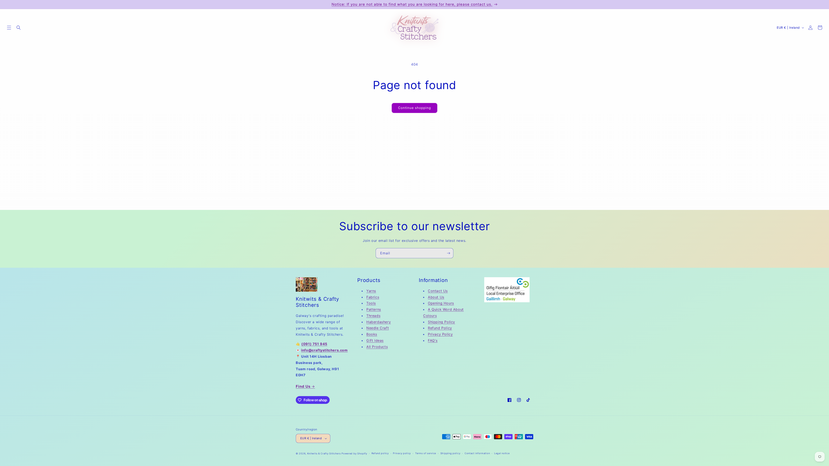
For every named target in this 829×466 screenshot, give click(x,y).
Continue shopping (414, 108)
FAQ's (433, 340)
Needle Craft (377, 328)
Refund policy (380, 453)
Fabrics (372, 297)
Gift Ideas (375, 340)
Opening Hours (441, 303)
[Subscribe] (448, 253)
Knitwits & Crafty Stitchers (324, 453)
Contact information (477, 453)
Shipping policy (450, 453)
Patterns (373, 309)
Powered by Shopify (354, 453)
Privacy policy (402, 453)
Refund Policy (440, 328)
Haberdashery (378, 322)
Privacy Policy (440, 334)
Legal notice (501, 453)
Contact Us (438, 291)
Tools (371, 303)
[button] (9, 27)
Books (371, 334)
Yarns (371, 291)
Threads (373, 315)
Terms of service (425, 453)
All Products (377, 347)
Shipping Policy (441, 322)
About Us (436, 297)
